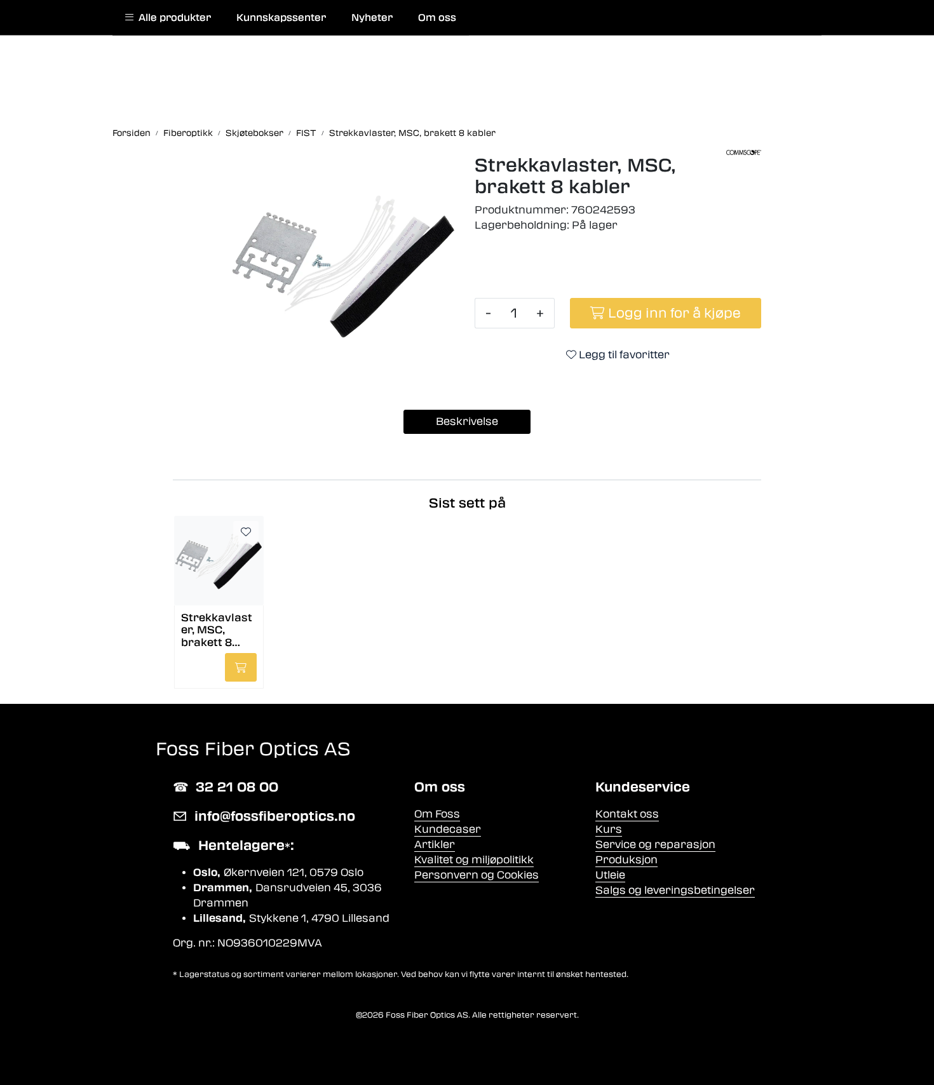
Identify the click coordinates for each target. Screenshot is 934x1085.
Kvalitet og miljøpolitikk (474, 860)
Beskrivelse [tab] (467, 421)
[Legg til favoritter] (246, 532)
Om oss (437, 18)
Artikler (434, 845)
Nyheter (372, 18)
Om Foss (437, 814)
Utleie (610, 875)
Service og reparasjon (655, 845)
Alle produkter (172, 18)
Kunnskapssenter (281, 18)
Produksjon (626, 860)
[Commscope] (743, 152)
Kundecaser (447, 829)
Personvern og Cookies (476, 875)
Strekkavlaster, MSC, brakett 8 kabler (216, 629)
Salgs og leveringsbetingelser (675, 890)
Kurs (608, 829)
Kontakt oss (627, 814)
